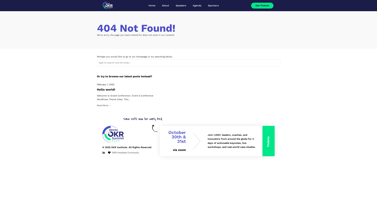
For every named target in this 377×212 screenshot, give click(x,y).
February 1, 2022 (105, 84)
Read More (103, 105)
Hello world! (106, 89)
